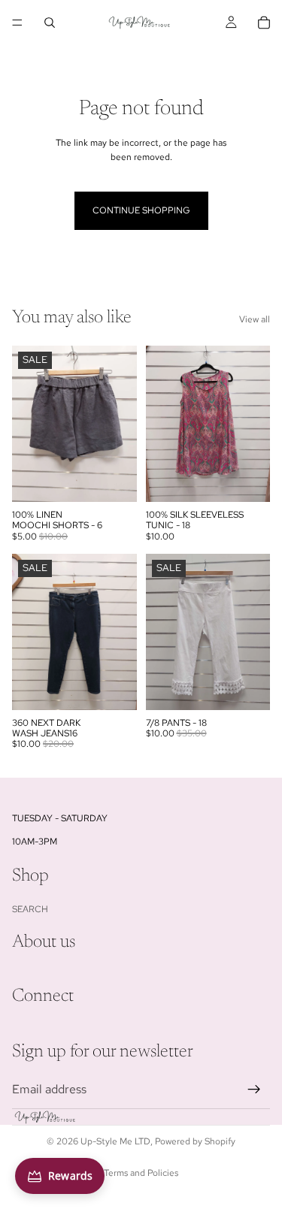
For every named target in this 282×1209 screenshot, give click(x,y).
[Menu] (17, 22)
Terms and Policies (141, 1173)
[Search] (49, 22)
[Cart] (263, 22)
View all (254, 319)
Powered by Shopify (195, 1141)
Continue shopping (141, 210)
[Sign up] (254, 1089)
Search (30, 909)
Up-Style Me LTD (115, 1141)
